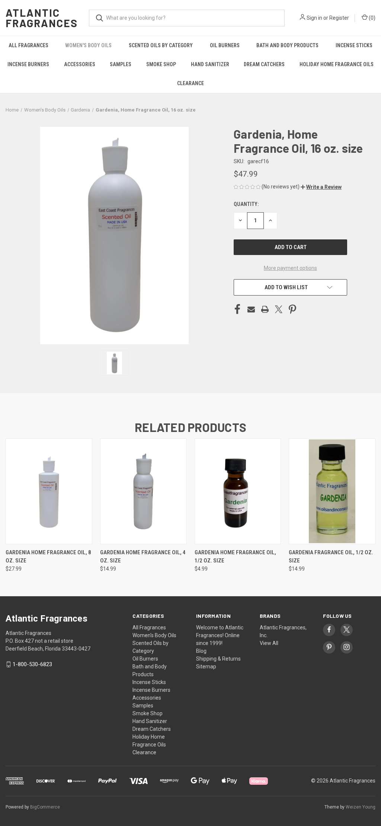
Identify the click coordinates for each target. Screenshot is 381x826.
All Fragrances (28, 45)
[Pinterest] (292, 309)
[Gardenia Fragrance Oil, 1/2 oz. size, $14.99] (332, 491)
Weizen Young (360, 807)
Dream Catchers (264, 64)
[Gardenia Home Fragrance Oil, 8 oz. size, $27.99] (49, 491)
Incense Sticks (354, 45)
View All (269, 643)
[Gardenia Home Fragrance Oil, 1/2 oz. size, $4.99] (238, 491)
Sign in (314, 18)
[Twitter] (278, 309)
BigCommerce (45, 807)
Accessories (79, 64)
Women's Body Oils (88, 45)
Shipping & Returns (218, 659)
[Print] (265, 309)
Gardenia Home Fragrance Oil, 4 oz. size (143, 556)
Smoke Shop (161, 64)
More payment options (290, 268)
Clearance (190, 83)
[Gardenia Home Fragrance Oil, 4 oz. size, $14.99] (143, 491)
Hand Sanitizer (210, 64)
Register (339, 18)
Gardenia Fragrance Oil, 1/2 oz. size (331, 556)
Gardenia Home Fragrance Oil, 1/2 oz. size (235, 556)
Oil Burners (225, 45)
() (371, 18)
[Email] (251, 309)
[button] (321, 187)
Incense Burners (28, 64)
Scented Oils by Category (161, 45)
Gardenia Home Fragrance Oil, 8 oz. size (48, 556)
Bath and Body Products (287, 45)
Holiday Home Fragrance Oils (337, 64)
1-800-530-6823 (32, 664)
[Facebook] (237, 309)
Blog (201, 651)
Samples (120, 64)
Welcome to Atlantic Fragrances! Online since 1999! (219, 635)
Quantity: (246, 204)
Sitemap (206, 666)
